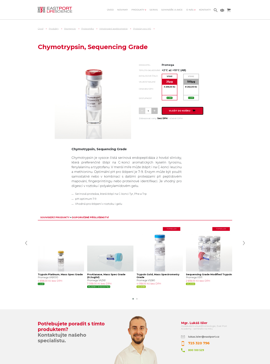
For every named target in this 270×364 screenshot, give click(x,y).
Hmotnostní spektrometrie (113, 28)
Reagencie (70, 28)
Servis (154, 9)
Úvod (110, 9)
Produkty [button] (138, 9)
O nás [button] (190, 9)
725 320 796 (199, 343)
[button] (133, 298)
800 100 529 (196, 350)
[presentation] (26, 242)
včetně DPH (176, 118)
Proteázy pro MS (142, 28)
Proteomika (87, 28)
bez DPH (163, 118)
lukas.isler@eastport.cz (203, 336)
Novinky (122, 9)
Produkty (54, 28)
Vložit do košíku (180, 111)
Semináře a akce (172, 9)
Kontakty (205, 9)
